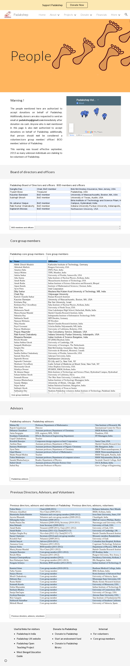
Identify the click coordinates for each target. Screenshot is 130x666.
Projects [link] (68, 14)
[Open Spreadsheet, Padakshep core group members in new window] (115, 256)
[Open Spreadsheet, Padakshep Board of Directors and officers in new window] (115, 187)
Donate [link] (85, 14)
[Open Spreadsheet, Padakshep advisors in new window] (115, 423)
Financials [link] (101, 14)
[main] (65, 56)
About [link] (53, 14)
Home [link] (42, 14)
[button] (126, 14)
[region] (65, 5)
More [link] (114, 14)
